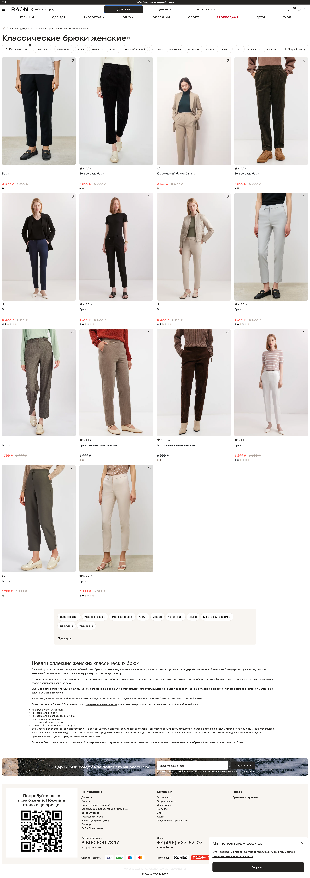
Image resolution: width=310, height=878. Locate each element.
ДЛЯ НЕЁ (123, 9)
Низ (32, 28)
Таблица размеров (92, 816)
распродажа (228, 17)
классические (64, 49)
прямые (226, 49)
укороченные (86, 625)
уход (287, 17)
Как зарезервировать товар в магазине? (104, 808)
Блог (159, 812)
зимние (193, 616)
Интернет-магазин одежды (101, 704)
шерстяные (254, 49)
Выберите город (38, 9)
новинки (26, 17)
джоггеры (211, 49)
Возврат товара (90, 812)
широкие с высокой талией (217, 616)
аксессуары (94, 17)
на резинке (157, 49)
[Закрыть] (302, 843)
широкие (113, 49)
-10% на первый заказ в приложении (155, 2)
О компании (164, 797)
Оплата (85, 801)
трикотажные (66, 625)
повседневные (43, 49)
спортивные (175, 49)
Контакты (162, 808)
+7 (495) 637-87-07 (179, 842)
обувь (128, 17)
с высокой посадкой (134, 49)
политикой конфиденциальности (236, 771)
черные (81, 49)
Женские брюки (46, 28)
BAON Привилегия (92, 828)
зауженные (97, 49)
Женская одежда (18, 28)
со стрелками (273, 49)
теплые (143, 616)
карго (239, 49)
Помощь (86, 824)
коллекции (160, 17)
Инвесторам (164, 805)
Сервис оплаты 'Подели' (95, 805)
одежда (59, 17)
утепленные (194, 49)
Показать (64, 638)
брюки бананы (175, 616)
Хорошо (258, 867)
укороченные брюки (95, 616)
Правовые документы (245, 797)
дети (261, 17)
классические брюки (122, 616)
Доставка (86, 797)
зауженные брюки (69, 616)
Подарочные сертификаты (172, 820)
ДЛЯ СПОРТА (206, 9)
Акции (160, 816)
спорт (193, 17)
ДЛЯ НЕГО (165, 9)
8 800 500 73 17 (100, 842)
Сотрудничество (166, 801)
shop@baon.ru (91, 847)
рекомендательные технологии (232, 856)
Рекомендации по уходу (95, 820)
